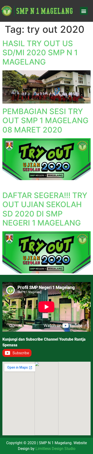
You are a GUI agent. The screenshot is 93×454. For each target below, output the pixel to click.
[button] (84, 11)
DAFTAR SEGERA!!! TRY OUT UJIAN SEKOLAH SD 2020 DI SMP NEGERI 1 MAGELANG (44, 209)
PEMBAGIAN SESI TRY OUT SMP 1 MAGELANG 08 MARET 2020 (45, 120)
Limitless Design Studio (55, 448)
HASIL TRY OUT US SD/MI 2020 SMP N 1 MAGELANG (40, 52)
